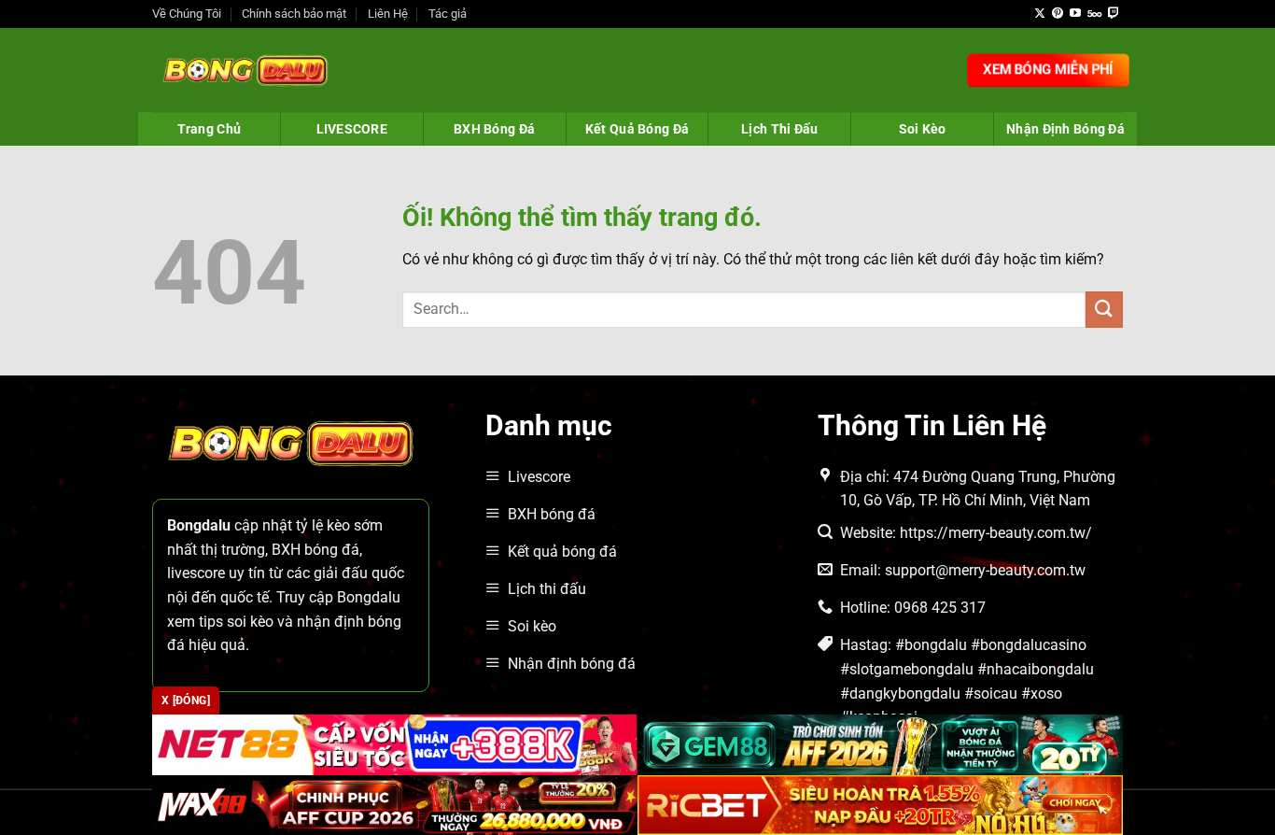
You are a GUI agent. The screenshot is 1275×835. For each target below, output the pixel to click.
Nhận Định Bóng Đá (1065, 128)
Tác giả (447, 14)
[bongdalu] (245, 70)
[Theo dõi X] (1039, 14)
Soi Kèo (922, 128)
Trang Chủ (209, 128)
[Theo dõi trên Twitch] (1113, 14)
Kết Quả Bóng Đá (637, 128)
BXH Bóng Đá (494, 128)
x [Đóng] (185, 700)
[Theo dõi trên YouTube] (1075, 14)
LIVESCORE (352, 128)
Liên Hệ (388, 14)
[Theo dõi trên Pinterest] (1057, 14)
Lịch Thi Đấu (779, 128)
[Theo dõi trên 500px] (1094, 14)
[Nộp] (1104, 309)
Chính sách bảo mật (294, 14)
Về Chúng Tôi (186, 14)
